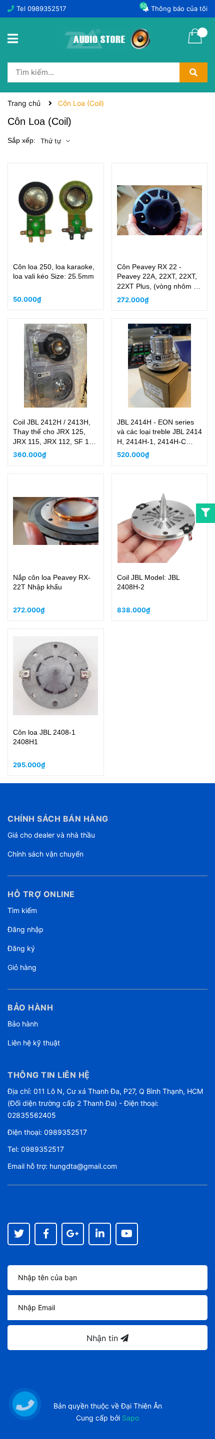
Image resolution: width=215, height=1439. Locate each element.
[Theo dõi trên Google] (73, 1234)
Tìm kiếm (22, 910)
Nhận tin (103, 1338)
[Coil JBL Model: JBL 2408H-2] (159, 521)
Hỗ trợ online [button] (41, 894)
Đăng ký (21, 948)
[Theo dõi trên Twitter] (19, 1234)
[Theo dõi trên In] (99, 1234)
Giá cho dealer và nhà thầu (51, 835)
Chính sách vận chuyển (46, 854)
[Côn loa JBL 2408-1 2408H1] (55, 676)
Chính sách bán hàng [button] (58, 819)
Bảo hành (23, 1023)
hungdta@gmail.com (83, 1166)
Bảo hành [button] (30, 1007)
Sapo (130, 1418)
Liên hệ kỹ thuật (34, 1042)
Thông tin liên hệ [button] (49, 1075)
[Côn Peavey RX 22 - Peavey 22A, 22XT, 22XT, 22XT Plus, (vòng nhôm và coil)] (159, 210)
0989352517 (47, 8)
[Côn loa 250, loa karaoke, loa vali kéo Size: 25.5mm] (55, 210)
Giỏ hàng (22, 967)
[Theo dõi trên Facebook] (45, 1234)
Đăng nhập (26, 929)
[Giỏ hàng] (195, 42)
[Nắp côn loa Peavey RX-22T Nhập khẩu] (55, 521)
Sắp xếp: (22, 140)
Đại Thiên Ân (141, 1406)
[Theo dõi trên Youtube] (127, 1234)
